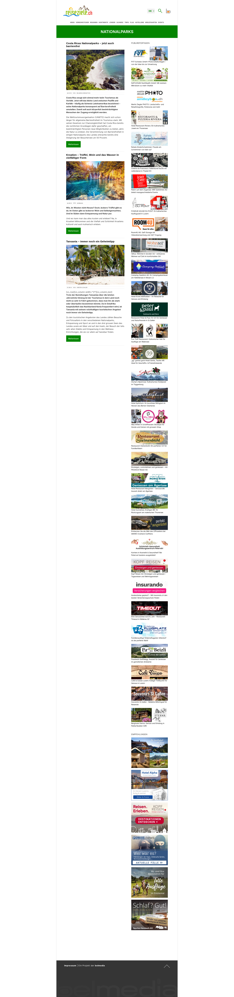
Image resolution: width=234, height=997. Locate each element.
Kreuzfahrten (151, 22)
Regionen (94, 22)
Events (161, 22)
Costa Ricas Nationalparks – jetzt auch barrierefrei (90, 45)
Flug (132, 22)
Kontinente (103, 22)
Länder (112, 22)
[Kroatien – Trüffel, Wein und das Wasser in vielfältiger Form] (95, 180)
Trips (127, 22)
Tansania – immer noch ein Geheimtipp (90, 241)
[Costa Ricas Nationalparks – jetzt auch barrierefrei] (95, 70)
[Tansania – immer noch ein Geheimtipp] (95, 264)
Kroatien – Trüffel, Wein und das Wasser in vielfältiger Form (92, 156)
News (72, 22)
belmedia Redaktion (83, 93)
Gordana (80, 203)
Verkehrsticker (82, 22)
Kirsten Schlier (82, 287)
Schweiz (120, 22)
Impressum (70, 965)
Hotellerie (139, 22)
